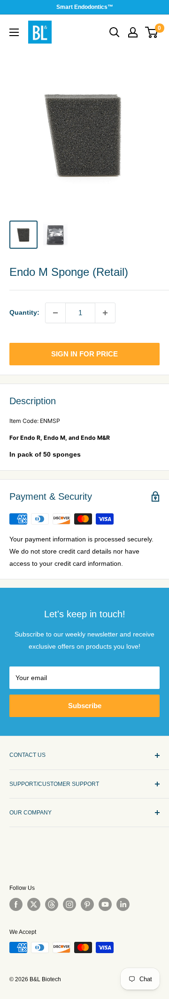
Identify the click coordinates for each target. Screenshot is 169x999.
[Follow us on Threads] (51, 904)
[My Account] (133, 32)
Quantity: (24, 312)
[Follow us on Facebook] (16, 904)
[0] (152, 32)
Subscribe (84, 706)
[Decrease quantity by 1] (55, 313)
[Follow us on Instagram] (69, 904)
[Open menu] (14, 32)
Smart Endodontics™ (84, 7)
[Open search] (114, 32)
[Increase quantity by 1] (105, 313)
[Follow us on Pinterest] (87, 904)
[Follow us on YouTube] (105, 904)
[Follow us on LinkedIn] (123, 904)
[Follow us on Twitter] (33, 904)
